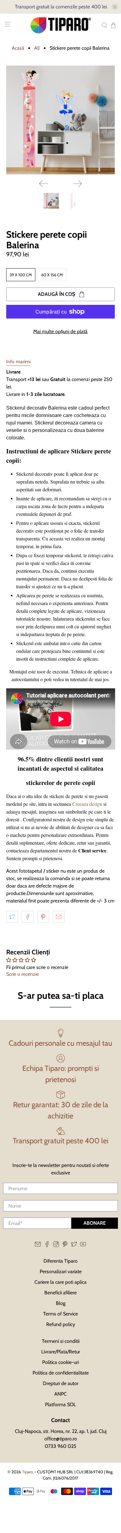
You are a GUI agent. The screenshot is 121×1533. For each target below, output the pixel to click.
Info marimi (18, 362)
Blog (60, 1303)
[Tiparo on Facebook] (47, 1246)
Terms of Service (60, 1314)
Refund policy (60, 1324)
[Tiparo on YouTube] (83, 1246)
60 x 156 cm (52, 274)
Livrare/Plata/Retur (60, 1352)
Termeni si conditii (60, 1341)
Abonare (94, 1223)
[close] (115, 7)
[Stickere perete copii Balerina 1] (60, 120)
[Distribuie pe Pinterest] (43, 917)
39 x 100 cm (21, 274)
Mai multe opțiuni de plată (60, 331)
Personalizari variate (61, 1271)
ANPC (60, 1394)
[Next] (77, 183)
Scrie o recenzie (22, 974)
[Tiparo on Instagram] (56, 1246)
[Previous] (43, 183)
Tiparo (27, 1471)
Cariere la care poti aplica (60, 1282)
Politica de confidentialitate (61, 1373)
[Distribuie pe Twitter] (12, 917)
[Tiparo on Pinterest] (65, 1246)
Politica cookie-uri (60, 1362)
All (37, 48)
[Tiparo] (60, 25)
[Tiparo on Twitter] (74, 1246)
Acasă (18, 48)
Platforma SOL (60, 1404)
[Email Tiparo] (38, 1246)
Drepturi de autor (60, 1383)
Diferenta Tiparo (60, 1261)
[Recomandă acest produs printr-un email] (59, 917)
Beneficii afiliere (60, 1293)
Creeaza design (87, 804)
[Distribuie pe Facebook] (28, 917)
